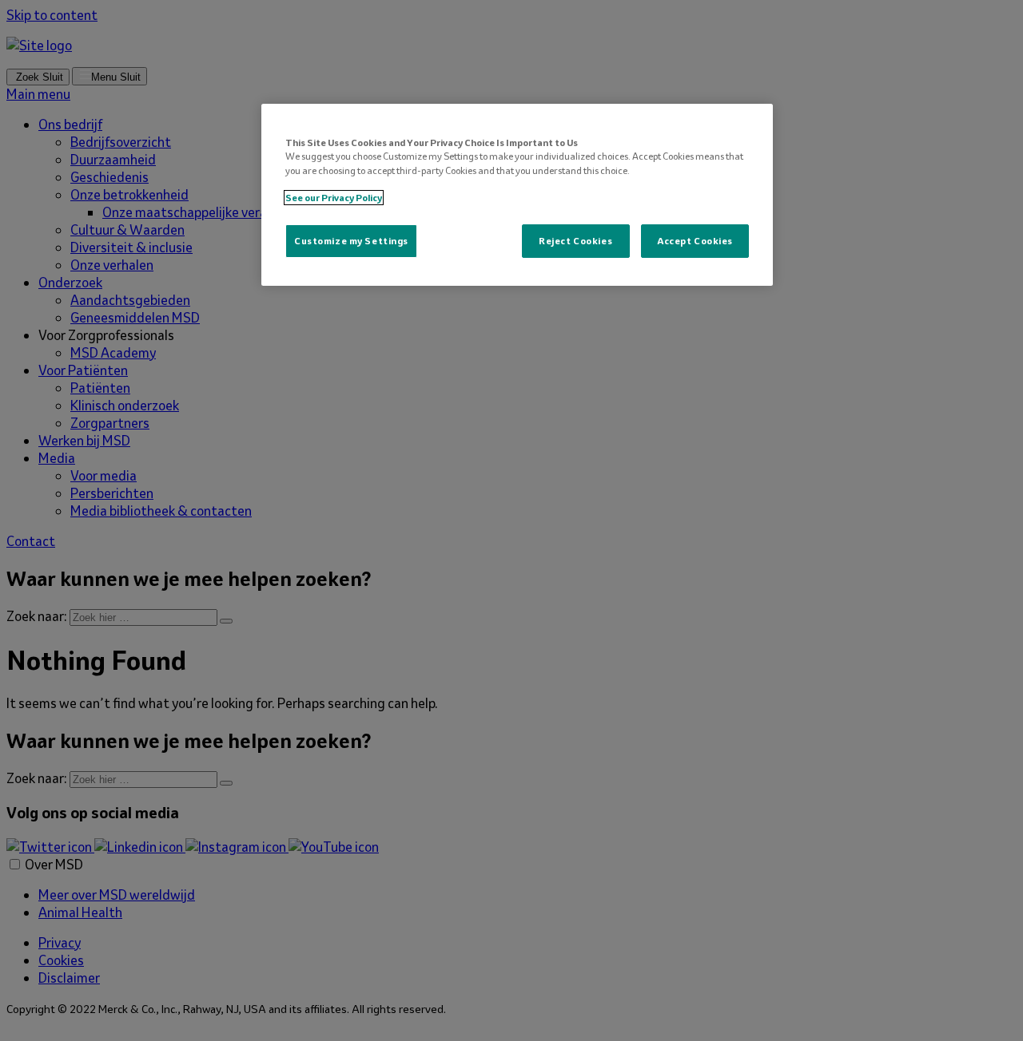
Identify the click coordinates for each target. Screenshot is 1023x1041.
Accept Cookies (695, 241)
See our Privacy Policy (333, 198)
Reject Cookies (575, 241)
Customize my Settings (351, 241)
